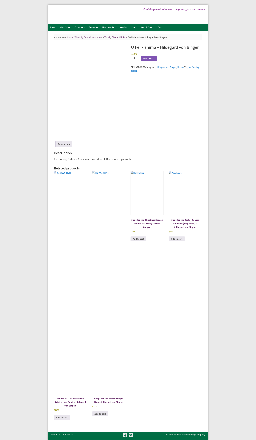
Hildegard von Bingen (166, 67)
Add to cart (148, 58)
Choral (115, 37)
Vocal (107, 37)
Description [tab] (64, 144)
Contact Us (67, 434)
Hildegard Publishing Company (79, 14)
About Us (55, 434)
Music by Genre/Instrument (89, 37)
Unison (123, 37)
